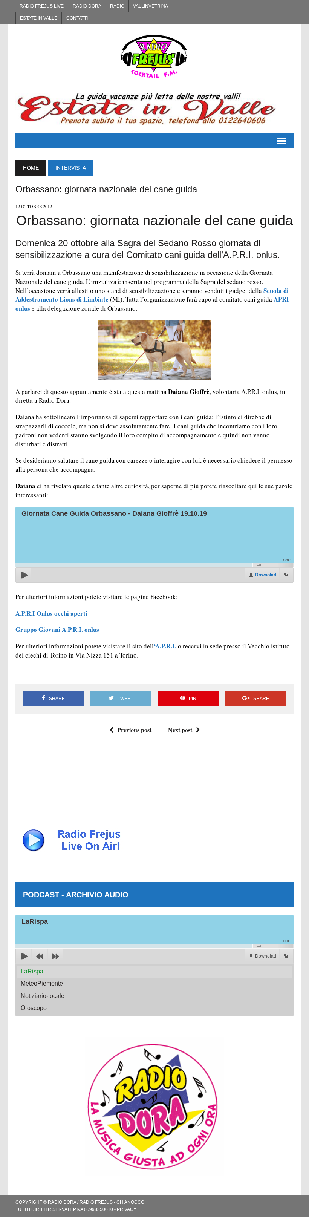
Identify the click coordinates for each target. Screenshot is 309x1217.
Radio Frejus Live (42, 6)
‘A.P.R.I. (165, 646)
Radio (117, 6)
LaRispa (32, 971)
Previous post (134, 729)
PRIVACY (126, 1209)
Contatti (77, 18)
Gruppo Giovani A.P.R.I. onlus (57, 629)
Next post (180, 729)
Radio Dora (87, 6)
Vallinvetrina (150, 6)
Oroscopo (34, 1008)
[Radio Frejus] (154, 56)
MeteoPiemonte (42, 983)
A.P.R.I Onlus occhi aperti (51, 613)
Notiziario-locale (42, 996)
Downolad (265, 575)
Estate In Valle (38, 18)
